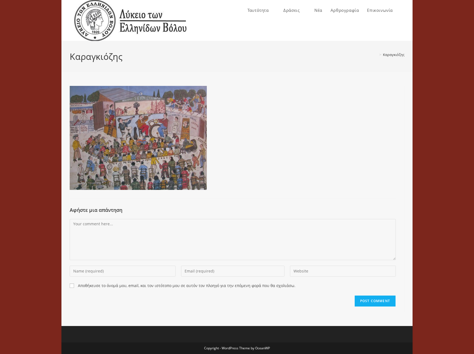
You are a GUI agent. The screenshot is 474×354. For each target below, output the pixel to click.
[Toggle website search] (402, 10)
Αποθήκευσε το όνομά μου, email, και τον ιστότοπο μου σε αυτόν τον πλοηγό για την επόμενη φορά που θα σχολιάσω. (186, 285)
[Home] (376, 54)
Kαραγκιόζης (393, 54)
